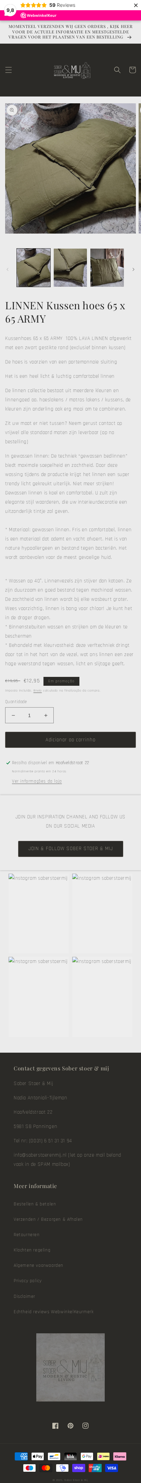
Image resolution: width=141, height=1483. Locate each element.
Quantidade (16, 702)
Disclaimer (24, 1296)
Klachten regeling (32, 1250)
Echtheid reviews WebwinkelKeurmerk (53, 1312)
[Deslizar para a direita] (133, 269)
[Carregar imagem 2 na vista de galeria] (70, 268)
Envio (38, 690)
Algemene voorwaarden (38, 1265)
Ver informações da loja (37, 781)
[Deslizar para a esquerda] (7, 269)
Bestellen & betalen (35, 1204)
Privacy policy (27, 1281)
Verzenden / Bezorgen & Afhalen (48, 1219)
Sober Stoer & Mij (76, 1480)
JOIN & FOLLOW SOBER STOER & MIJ (70, 848)
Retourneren (27, 1235)
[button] (8, 69)
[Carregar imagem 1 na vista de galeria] (33, 268)
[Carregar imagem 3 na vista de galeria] (107, 268)
